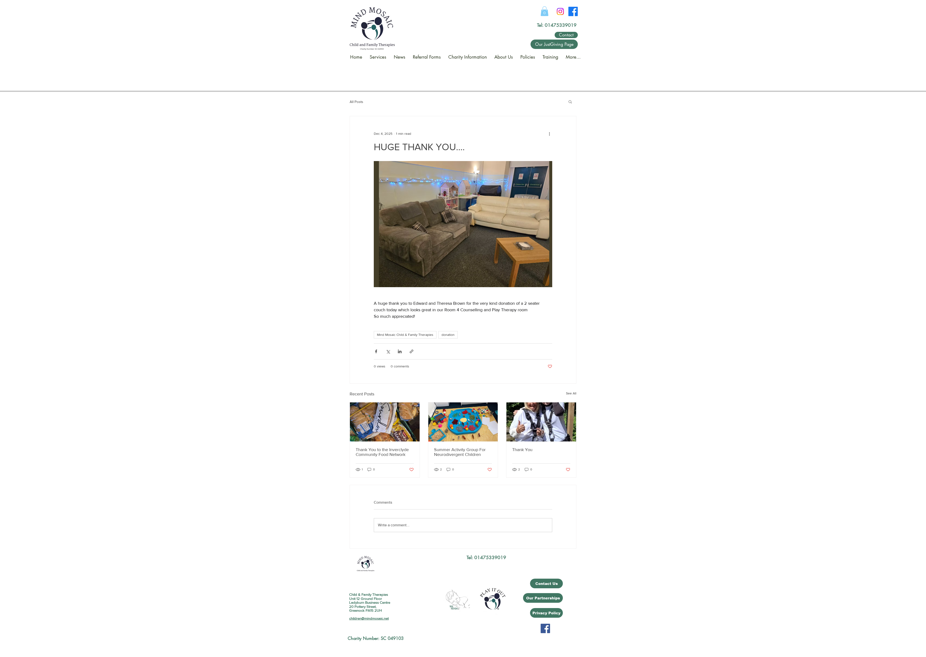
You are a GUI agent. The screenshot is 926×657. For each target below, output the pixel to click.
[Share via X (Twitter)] (388, 351)
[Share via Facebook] (376, 351)
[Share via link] (411, 351)
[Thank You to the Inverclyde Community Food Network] (385, 421)
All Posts (356, 102)
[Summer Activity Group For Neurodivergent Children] (463, 421)
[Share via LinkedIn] (399, 351)
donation (448, 335)
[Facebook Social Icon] (545, 628)
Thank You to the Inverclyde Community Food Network (382, 452)
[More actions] (549, 133)
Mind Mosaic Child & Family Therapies (405, 335)
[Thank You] (541, 421)
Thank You (522, 449)
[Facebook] (573, 11)
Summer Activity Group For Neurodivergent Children (460, 452)
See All (571, 393)
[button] (544, 11)
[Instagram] (560, 11)
